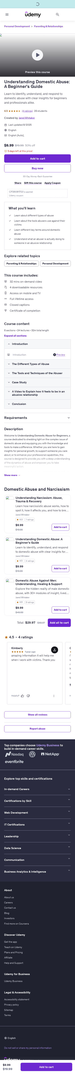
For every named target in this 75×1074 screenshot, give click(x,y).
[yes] (22, 696)
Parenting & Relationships (48, 26)
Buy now (37, 168)
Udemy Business (47, 745)
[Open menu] (6, 14)
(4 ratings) (27, 110)
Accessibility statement (16, 999)
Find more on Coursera (16, 923)
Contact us (10, 907)
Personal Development (17, 26)
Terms (7, 1015)
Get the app (10, 941)
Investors (9, 918)
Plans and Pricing (13, 952)
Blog (6, 913)
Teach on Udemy (13, 947)
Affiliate (8, 957)
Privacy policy (11, 1004)
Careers (8, 902)
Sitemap (8, 1010)
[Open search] (57, 14)
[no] (28, 696)
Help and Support (13, 962)
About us (9, 897)
